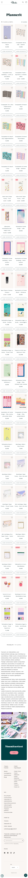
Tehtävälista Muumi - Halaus (7, 43)
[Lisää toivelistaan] (12, 26)
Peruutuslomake (8, 812)
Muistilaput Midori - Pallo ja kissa (7, 565)
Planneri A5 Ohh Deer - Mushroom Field (21, 351)
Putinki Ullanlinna (16, 777)
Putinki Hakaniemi (16, 774)
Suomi (13, 867)
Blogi (5, 777)
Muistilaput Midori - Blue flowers (21, 445)
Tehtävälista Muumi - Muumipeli (7, 445)
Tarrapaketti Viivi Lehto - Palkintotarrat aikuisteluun (7, 106)
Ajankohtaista (7, 775)
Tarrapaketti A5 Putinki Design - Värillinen (21, 167)
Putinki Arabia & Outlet (18, 780)
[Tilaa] (22, 840)
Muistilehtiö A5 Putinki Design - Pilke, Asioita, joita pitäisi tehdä (7, 414)
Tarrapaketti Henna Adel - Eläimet (21, 43)
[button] (1, 2)
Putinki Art (16, 787)
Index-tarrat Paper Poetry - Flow (7, 197)
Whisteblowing (8, 807)
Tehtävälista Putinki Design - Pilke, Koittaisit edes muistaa (21, 382)
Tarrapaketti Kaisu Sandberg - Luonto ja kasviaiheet (7, 74)
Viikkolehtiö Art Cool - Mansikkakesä (21, 565)
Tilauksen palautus (6, 809)
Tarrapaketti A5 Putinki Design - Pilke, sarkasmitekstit (21, 414)
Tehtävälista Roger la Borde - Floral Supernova (7, 626)
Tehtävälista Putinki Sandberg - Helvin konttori (7, 260)
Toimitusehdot (8, 797)
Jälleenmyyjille (8, 805)
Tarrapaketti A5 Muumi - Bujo (21, 105)
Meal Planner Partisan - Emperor (7, 291)
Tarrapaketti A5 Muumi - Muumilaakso (21, 137)
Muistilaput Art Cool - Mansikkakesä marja (21, 595)
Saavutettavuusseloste (10, 803)
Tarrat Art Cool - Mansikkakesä (7, 595)
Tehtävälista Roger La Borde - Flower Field (7, 351)
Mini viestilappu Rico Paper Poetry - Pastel (7, 535)
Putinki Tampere (16, 784)
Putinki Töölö (17, 771)
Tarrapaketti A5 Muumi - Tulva (7, 167)
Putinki (15, 872)
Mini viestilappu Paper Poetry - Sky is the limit (21, 505)
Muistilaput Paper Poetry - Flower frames (7, 505)
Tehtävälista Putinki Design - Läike (21, 227)
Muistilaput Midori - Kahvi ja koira (21, 535)
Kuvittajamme (7, 773)
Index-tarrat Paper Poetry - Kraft (21, 197)
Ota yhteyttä (7, 795)
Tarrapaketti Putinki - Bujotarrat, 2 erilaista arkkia (20, 74)
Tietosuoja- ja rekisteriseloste (8, 800)
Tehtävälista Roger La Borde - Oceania (7, 321)
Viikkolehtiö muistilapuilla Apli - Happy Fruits (7, 228)
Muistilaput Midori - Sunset (7, 475)
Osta (14, 752)
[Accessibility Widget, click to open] (2, 875)
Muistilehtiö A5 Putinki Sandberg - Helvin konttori (21, 260)
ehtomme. (16, 843)
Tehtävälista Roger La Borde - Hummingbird (21, 321)
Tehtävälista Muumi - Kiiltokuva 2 (7, 381)
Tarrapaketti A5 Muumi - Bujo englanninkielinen (7, 137)
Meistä (5, 771)
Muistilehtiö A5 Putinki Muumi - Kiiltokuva (21, 291)
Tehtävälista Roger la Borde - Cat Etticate (20, 625)
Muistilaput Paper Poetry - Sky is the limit (21, 475)
